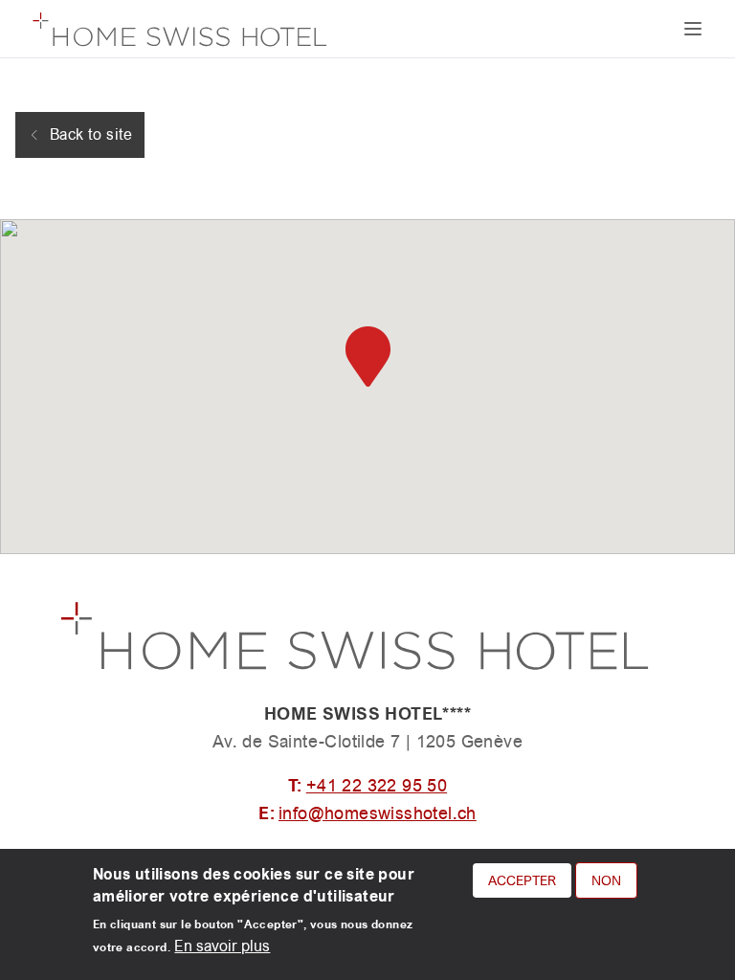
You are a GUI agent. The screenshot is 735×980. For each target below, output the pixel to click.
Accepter (522, 880)
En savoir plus (222, 946)
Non (606, 880)
